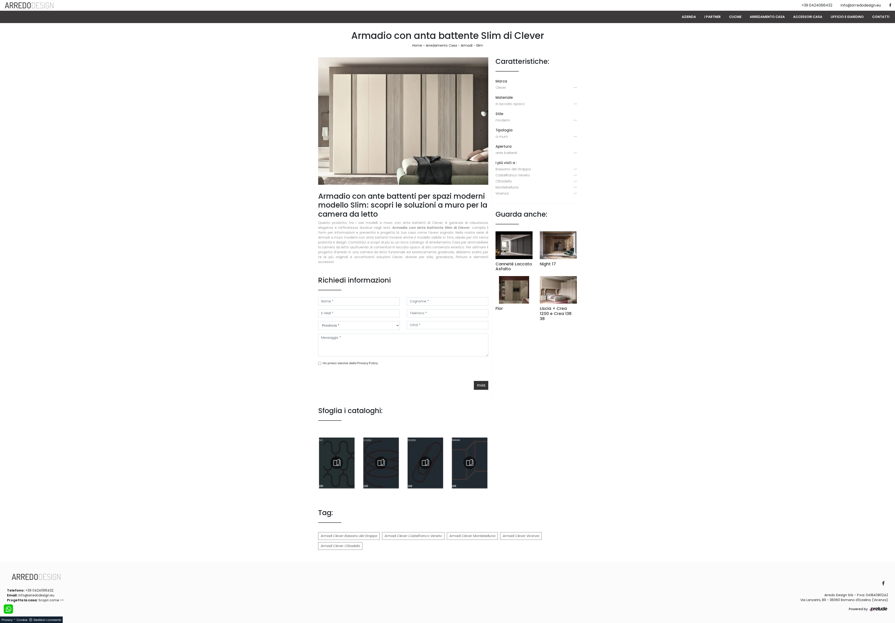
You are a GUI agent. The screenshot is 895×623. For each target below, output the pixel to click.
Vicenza (502, 193)
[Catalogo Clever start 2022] (336, 463)
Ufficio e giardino (847, 16)
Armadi (466, 45)
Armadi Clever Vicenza (521, 536)
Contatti (880, 16)
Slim (479, 45)
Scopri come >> (51, 600)
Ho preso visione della (350, 363)
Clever (501, 87)
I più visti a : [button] (506, 162)
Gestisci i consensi (47, 620)
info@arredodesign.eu (36, 595)
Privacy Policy (367, 363)
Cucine (735, 16)
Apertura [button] (504, 146)
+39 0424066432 (39, 590)
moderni (503, 120)
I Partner (712, 16)
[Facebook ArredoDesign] (885, 583)
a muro (502, 136)
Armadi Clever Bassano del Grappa (349, 536)
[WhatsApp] (8, 609)
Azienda (689, 16)
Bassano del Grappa (513, 169)
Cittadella (504, 181)
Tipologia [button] (504, 130)
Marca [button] (501, 81)
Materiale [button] (504, 97)
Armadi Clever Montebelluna (472, 536)
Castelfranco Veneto (513, 175)
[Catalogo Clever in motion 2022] (381, 463)
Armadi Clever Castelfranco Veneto (413, 536)
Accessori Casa (807, 16)
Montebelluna (507, 187)
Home (417, 45)
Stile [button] (499, 113)
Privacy (7, 620)
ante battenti (506, 153)
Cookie (22, 620)
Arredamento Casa (767, 16)
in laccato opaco (510, 104)
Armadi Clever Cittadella (340, 546)
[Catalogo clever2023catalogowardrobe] (469, 463)
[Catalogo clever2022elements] (425, 463)
